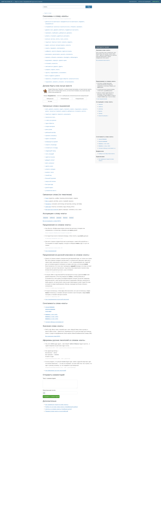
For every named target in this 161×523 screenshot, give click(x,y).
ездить (47, 45)
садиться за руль (67, 51)
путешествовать (60, 45)
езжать (72, 109)
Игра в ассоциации (144, 1)
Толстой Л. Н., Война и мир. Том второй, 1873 (55, 288)
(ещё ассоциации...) (103, 115)
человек (63, 361)
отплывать (48, 63)
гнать (62, 39)
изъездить (67, 57)
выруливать (48, 60)
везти (47, 75)
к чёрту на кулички (50, 120)
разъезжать (48, 54)
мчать (58, 69)
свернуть (55, 60)
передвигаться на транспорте (69, 21)
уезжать (47, 36)
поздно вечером (50, 126)
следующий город (50, 151)
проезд (71, 217)
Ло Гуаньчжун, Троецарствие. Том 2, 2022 (54, 238)
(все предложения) (50, 251)
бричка (65, 217)
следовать (81, 21)
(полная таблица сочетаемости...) (107, 148)
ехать (46, 109)
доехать (51, 109)
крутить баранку (56, 51)
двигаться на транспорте (52, 21)
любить (52, 344)
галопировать (61, 48)
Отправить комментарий (51, 396)
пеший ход (48, 175)
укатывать (66, 36)
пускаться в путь (65, 26)
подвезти (52, 75)
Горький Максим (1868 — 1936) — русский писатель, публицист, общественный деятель (63, 347)
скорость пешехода (50, 144)
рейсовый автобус (50, 132)
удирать (55, 66)
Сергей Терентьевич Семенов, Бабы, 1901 (54, 247)
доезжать (69, 33)
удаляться (60, 36)
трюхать (64, 42)
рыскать (63, 54)
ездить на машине (50, 138)
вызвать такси (49, 172)
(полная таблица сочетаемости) (54, 322)
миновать (60, 57)
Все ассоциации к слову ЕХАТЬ (52, 221)
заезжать (55, 82)
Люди (46, 198)
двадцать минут (50, 160)
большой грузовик (50, 178)
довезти (57, 75)
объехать (54, 57)
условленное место (50, 190)
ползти (59, 42)
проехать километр (51, 135)
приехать (59, 111)
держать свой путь (59, 30)
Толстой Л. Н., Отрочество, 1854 (52, 296)
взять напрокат (49, 163)
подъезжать (48, 82)
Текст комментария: (49, 378)
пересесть (48, 78)
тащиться (48, 42)
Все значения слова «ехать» (103, 60)
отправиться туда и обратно (60, 78)
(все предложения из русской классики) (57, 299)
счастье (56, 354)
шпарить (48, 69)
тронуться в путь (74, 78)
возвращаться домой (51, 141)
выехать (56, 109)
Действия (48, 206)
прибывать (55, 33)
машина (45, 217)
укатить (84, 111)
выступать (75, 30)
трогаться (57, 26)
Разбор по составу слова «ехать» (107, 153)
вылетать (55, 63)
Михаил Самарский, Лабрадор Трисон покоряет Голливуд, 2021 (58, 232)
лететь (58, 39)
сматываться (49, 66)
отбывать (73, 26)
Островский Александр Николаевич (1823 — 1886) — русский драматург (60, 367)
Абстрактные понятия (51, 209)
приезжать (48, 33)
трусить (47, 72)
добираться (62, 33)
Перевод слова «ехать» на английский (56, 411)
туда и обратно (49, 123)
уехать (47, 111)
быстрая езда (49, 184)
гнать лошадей (49, 154)
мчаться (47, 39)
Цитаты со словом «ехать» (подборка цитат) (58, 409)
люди (48, 311)
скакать (47, 48)
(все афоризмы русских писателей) (55, 370)
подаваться (68, 30)
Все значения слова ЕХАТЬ (52, 336)
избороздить (74, 57)
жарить (53, 69)
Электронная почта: (49, 390)
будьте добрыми (74, 344)
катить (66, 39)
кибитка (52, 217)
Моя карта (156, 1)
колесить (68, 45)
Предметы (48, 204)
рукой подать (49, 187)
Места (47, 201)
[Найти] (89, 7)
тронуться (53, 111)
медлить (69, 42)
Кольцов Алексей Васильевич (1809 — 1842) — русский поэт (57, 358)
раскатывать (56, 54)
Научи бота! (132, 1)
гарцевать (53, 48)
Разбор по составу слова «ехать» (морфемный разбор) (61, 407)
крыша (49, 307)
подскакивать (54, 72)
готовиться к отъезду (51, 147)
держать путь (49, 30)
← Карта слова (47, 13)
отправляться (49, 26)
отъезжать (53, 36)
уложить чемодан (50, 169)
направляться (49, 23)
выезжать (79, 26)
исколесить (69, 54)
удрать (61, 66)
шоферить (48, 51)
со (51, 318)
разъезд (59, 217)
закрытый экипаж (50, 181)
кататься (52, 45)
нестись (53, 39)
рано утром (48, 129)
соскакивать (62, 72)
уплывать (61, 82)
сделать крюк (63, 60)
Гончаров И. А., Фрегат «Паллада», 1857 (53, 272)
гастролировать (69, 82)
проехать (48, 57)
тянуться (54, 42)
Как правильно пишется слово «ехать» (56, 404)
